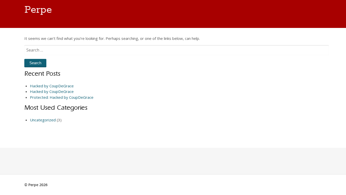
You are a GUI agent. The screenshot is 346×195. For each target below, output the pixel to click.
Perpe (38, 10)
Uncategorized (43, 119)
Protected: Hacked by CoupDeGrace (61, 97)
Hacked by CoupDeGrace (52, 85)
